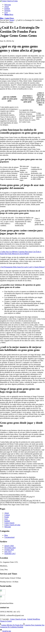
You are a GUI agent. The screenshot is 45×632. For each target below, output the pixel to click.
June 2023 (7, 552)
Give (6, 519)
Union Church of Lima (12, 525)
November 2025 (10, 548)
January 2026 (9, 546)
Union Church (9, 523)
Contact (7, 515)
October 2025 (9, 550)
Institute (7, 521)
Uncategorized (9, 537)
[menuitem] (24, 5)
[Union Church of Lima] (9, 1)
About (6, 513)
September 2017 (10, 554)
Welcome (7, 527)
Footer (6, 517)
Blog (6, 535)
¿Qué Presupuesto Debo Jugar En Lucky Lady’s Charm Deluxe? (22, 267)
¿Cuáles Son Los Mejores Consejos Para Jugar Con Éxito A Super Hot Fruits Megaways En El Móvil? (20, 253)
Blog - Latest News (7, 18)
